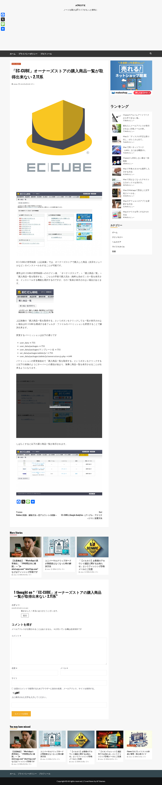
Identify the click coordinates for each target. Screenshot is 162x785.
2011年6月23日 (25, 84)
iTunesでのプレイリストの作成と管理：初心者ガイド (138, 752)
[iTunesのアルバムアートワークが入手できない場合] (116, 117)
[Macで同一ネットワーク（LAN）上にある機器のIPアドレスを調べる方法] (116, 150)
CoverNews (89, 781)
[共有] (2, 28)
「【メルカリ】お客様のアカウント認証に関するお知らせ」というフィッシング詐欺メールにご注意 (92, 564)
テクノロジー (16, 64)
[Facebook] (2, 14)
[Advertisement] (81, 32)
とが (13, 605)
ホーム (13, 53)
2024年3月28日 (90, 572)
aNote (16, 84)
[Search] (150, 53)
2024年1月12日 (139, 757)
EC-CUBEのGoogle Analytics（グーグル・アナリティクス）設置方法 (81, 515)
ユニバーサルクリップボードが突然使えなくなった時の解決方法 (58, 563)
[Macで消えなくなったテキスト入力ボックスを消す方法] (116, 182)
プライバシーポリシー (28, 53)
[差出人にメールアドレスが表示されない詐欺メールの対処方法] (116, 128)
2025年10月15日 (23, 575)
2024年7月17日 (57, 569)
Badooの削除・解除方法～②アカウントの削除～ (36, 514)
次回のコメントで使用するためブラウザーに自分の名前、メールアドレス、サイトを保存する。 (55, 688)
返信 (25, 615)
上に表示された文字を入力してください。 (30, 697)
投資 (114, 251)
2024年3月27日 (110, 759)
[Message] (2, 24)
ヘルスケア (116, 242)
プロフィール (46, 53)
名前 (14, 668)
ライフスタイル (118, 246)
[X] (2, 19)
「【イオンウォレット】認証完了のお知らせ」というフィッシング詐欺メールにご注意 (109, 754)
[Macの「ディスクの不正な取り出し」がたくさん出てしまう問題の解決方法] (116, 139)
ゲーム (115, 232)
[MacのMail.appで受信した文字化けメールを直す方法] (116, 193)
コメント (16, 636)
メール (64, 668)
